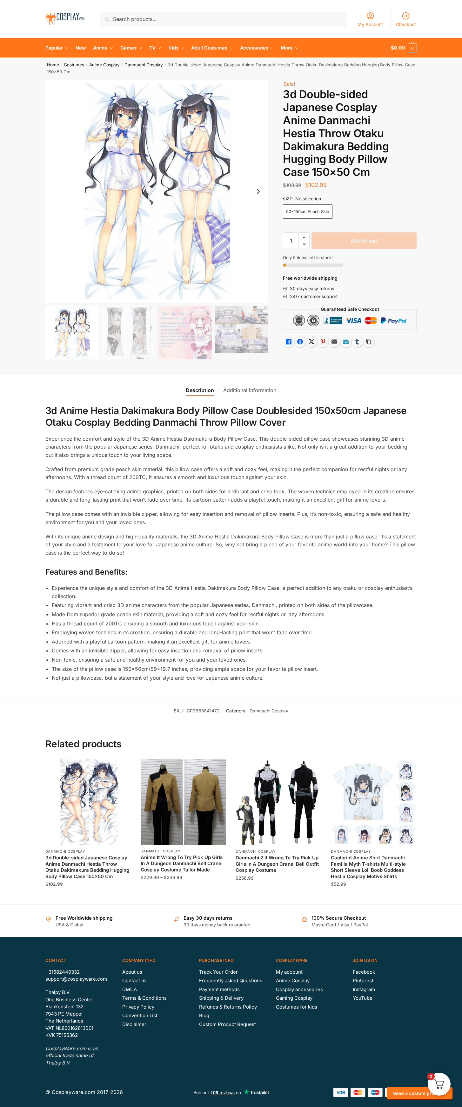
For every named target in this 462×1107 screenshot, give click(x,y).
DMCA (129, 989)
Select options (88, 897)
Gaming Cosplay (294, 998)
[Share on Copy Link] (368, 341)
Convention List (139, 1015)
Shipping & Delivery (221, 998)
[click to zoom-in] (156, 191)
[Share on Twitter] (311, 341)
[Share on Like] (288, 341)
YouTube (362, 998)
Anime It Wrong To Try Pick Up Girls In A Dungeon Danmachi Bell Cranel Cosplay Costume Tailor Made (182, 863)
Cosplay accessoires (299, 989)
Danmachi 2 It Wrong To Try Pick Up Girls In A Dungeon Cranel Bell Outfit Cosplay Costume (277, 864)
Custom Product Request (227, 1024)
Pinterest (363, 980)
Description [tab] (200, 390)
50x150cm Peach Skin (307, 211)
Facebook (364, 972)
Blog (204, 1015)
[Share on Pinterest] (323, 341)
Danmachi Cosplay (143, 64)
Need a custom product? (419, 1093)
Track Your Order (218, 972)
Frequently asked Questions (230, 980)
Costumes (74, 64)
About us (132, 972)
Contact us (134, 980)
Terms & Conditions (144, 998)
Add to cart (364, 240)
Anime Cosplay (104, 64)
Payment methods (219, 989)
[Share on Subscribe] (346, 341)
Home (53, 64)
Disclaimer (134, 1024)
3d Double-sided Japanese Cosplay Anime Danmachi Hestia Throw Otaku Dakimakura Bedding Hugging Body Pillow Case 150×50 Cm (87, 867)
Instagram (364, 989)
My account (289, 972)
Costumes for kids (296, 1007)
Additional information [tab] (249, 390)
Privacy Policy (138, 1007)
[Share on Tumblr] (357, 341)
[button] (258, 191)
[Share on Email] (334, 341)
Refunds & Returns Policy (228, 1007)
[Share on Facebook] (300, 341)
